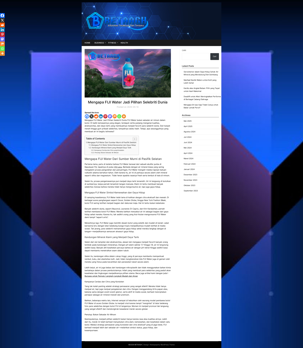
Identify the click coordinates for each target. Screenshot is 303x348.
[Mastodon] (110, 116)
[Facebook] (87, 116)
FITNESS (112, 43)
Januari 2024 (189, 169)
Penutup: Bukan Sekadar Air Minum (106, 152)
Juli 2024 (188, 137)
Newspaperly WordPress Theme (162, 345)
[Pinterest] (105, 116)
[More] (124, 116)
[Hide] (1, 58)
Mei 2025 (188, 121)
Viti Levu (118, 167)
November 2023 (190, 180)
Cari (184, 50)
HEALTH (124, 43)
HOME (87, 43)
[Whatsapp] (119, 116)
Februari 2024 (190, 164)
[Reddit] (96, 116)
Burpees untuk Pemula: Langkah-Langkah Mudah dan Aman (111, 276)
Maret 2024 (188, 158)
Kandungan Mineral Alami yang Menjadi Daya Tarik (111, 148)
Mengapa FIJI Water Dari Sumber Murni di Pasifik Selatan (111, 142)
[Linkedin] (101, 116)
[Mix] (115, 116)
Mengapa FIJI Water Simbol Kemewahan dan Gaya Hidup (113, 145)
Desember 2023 (190, 174)
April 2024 (188, 153)
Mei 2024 (188, 148)
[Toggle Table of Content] (133, 139)
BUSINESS (99, 43)
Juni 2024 (188, 142)
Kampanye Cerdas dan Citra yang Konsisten (109, 150)
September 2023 (191, 191)
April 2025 (188, 126)
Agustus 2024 (189, 132)
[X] (91, 116)
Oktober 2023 (189, 185)
